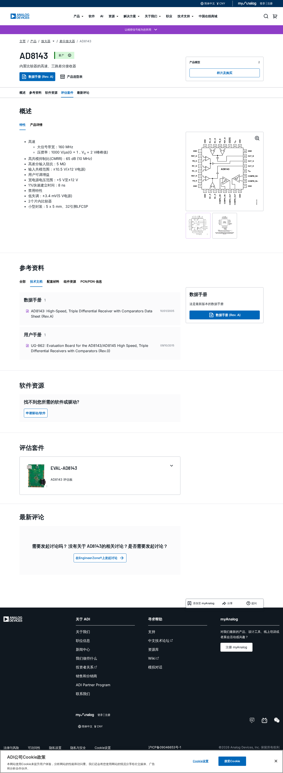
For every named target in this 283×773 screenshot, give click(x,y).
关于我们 (83, 631)
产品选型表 (74, 76)
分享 (230, 603)
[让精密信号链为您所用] (141, 29)
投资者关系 (85, 667)
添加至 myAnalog (203, 603)
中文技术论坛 (158, 640)
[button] (53, 41)
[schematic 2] (224, 226)
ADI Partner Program (93, 685)
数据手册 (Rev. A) (41, 76)
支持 (151, 631)
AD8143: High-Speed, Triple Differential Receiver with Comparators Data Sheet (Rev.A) (91, 314)
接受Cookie (232, 761)
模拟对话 (155, 667)
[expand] (171, 466)
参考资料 (35, 92)
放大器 (45, 41)
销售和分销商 (86, 676)
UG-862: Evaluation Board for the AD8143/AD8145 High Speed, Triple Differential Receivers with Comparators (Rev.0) (89, 348)
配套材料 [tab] (53, 281)
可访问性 (34, 748)
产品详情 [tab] (36, 124)
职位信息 (83, 640)
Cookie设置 (103, 748)
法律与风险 (11, 748)
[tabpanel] (99, 174)
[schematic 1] (198, 226)
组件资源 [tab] (70, 281)
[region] (141, 761)
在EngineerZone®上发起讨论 (96, 558)
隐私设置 (55, 748)
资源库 (153, 649)
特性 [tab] (22, 124)
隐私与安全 (78, 748)
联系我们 (83, 693)
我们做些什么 (86, 658)
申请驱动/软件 (36, 413)
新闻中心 (83, 649)
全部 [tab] (22, 281)
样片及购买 (224, 73)
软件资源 (51, 92)
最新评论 (83, 92)
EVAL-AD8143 (64, 468)
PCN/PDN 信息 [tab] (91, 281)
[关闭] (276, 761)
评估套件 (67, 92)
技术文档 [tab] (36, 281)
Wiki (151, 658)
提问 (254, 603)
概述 (22, 92)
